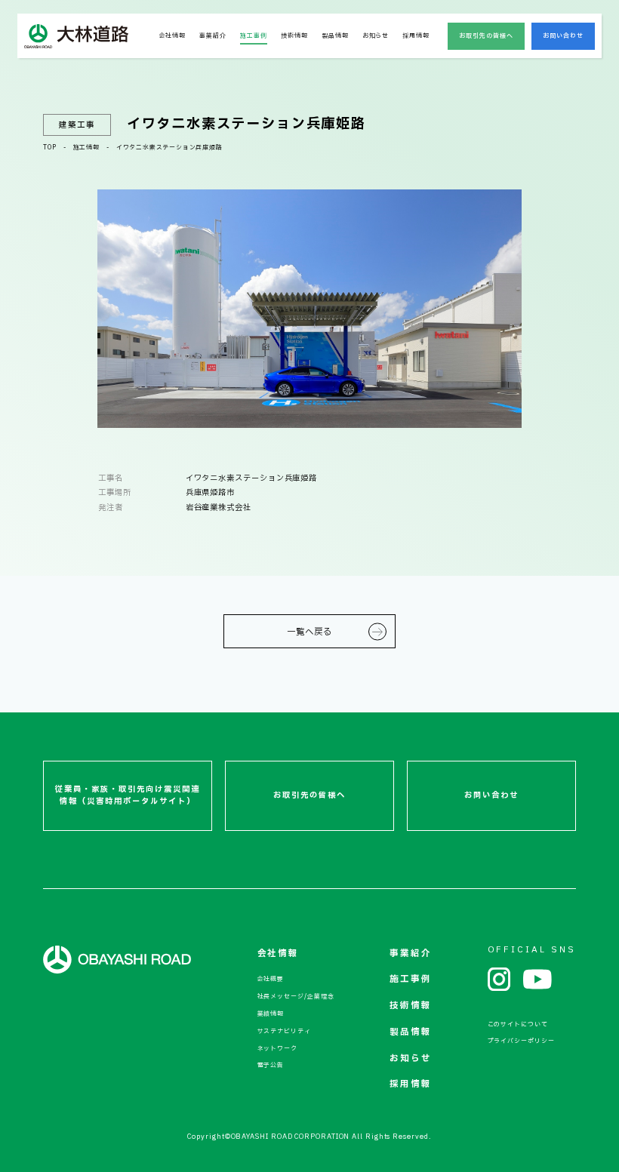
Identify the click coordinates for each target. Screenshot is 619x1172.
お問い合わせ (563, 36)
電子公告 (271, 1065)
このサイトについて (518, 1024)
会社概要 (271, 979)
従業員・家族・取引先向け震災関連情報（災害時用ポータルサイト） (128, 795)
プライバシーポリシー (521, 1041)
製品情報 (335, 36)
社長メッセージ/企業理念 (295, 996)
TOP (49, 147)
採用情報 (416, 36)
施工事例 (253, 36)
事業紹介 (212, 36)
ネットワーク (277, 1049)
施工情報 (86, 147)
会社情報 (172, 36)
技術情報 (294, 36)
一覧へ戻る (309, 632)
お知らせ (376, 36)
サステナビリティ (284, 1031)
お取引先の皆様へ (486, 36)
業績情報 (271, 1014)
